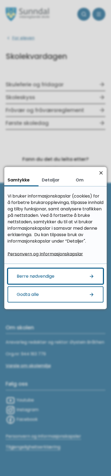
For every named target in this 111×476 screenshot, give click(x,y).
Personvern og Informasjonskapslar (45, 254)
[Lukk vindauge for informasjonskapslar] (101, 172)
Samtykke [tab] (19, 180)
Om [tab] (80, 180)
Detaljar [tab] (51, 180)
